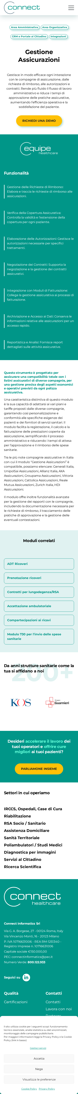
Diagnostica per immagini (30, 852)
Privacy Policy (47, 1088)
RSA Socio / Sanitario (25, 823)
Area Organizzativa (54, 27)
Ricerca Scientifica (22, 866)
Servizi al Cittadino (22, 859)
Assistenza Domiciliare (26, 830)
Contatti (53, 1002)
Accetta (39, 1058)
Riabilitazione (17, 816)
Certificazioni (15, 1002)
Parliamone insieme (39, 769)
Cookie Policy (29, 1088)
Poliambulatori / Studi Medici (33, 845)
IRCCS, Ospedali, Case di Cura (33, 809)
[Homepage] (22, 8)
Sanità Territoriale (22, 838)
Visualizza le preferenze (39, 1079)
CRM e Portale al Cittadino (29, 36)
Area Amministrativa (24, 27)
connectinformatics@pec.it (32, 957)
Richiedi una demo (39, 121)
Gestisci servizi (38, 1048)
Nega (39, 1069)
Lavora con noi (59, 1009)
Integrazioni (58, 36)
